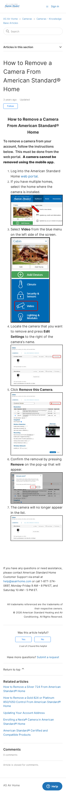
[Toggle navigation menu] (47, 6)
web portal (29, 176)
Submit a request (48, 657)
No (42, 639)
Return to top (12, 669)
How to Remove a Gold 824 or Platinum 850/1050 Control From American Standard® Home (32, 702)
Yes (23, 639)
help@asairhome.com (17, 581)
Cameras (27, 18)
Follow (10, 106)
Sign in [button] (55, 6)
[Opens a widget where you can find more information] (52, 786)
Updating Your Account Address (24, 713)
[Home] (12, 8)
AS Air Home (10, 18)
